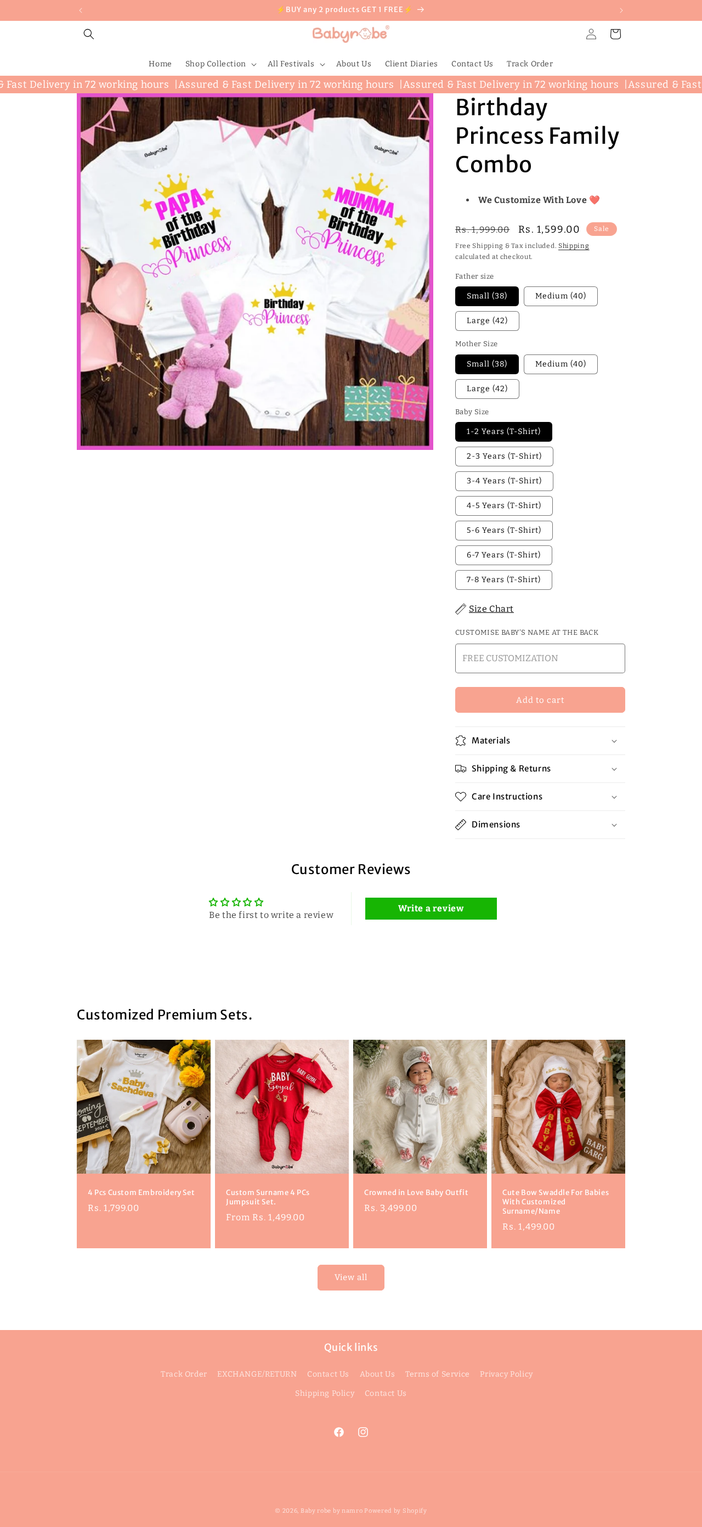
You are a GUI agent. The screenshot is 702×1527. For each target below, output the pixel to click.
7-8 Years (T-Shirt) (504, 579)
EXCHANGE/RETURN (257, 1374)
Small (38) (487, 296)
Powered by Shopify (395, 1510)
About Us (377, 1374)
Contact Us (328, 1374)
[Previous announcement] (81, 10)
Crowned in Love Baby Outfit (416, 1192)
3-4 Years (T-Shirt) (504, 481)
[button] (89, 34)
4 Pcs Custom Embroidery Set (141, 1192)
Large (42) (487, 320)
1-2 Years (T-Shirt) (504, 431)
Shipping (574, 246)
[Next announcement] (621, 10)
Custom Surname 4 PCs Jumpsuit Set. (268, 1197)
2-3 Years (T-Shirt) (504, 456)
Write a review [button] (430, 908)
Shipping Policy (324, 1393)
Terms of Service (437, 1374)
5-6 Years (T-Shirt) (504, 530)
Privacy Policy (506, 1374)
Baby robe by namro (332, 1510)
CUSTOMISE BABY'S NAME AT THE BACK (526, 632)
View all (351, 1277)
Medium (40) (560, 296)
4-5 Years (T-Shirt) (504, 505)
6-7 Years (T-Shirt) (504, 555)
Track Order (184, 1374)
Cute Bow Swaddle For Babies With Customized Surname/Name (555, 1202)
